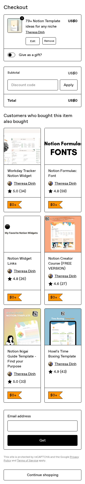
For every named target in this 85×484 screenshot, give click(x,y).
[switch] (11, 55)
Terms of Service (27, 460)
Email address (19, 416)
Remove (49, 40)
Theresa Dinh (35, 32)
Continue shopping (42, 475)
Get (42, 440)
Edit (32, 41)
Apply (69, 85)
